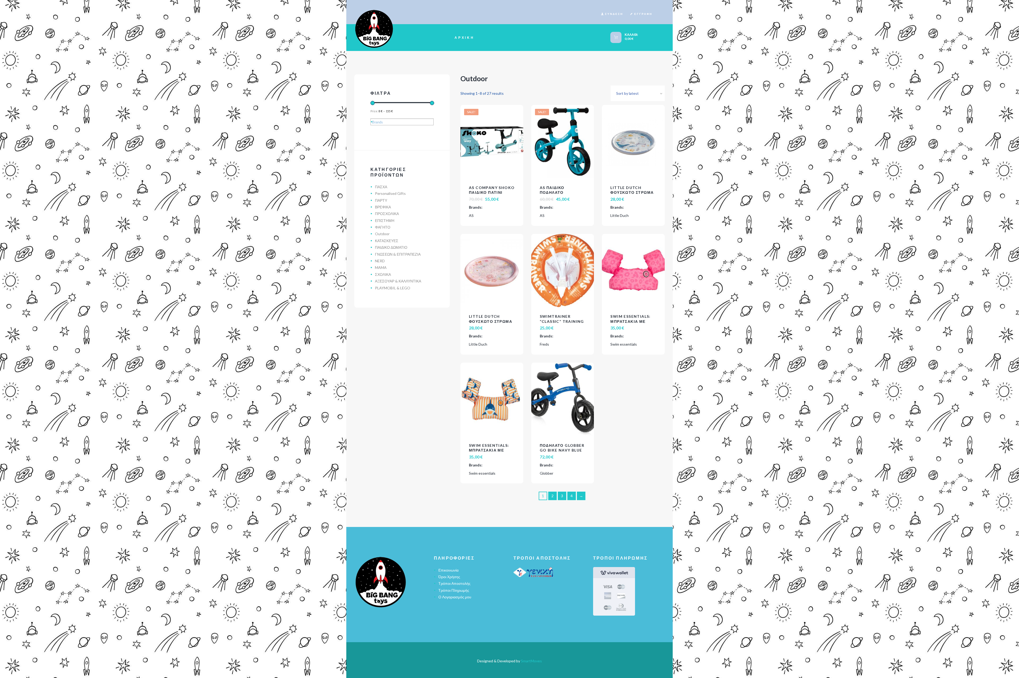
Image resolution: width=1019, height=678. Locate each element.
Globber (546, 473)
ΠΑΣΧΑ (381, 186)
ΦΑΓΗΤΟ (382, 227)
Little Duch (619, 215)
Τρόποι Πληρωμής (453, 590)
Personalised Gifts (390, 193)
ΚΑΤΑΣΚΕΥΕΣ (386, 240)
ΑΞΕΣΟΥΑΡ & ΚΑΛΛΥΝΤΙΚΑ (398, 281)
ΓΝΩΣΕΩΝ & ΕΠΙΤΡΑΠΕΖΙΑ (398, 254)
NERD (380, 261)
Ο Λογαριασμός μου (454, 597)
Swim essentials (623, 344)
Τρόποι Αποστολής (454, 583)
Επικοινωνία (448, 570)
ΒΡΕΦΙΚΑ (383, 207)
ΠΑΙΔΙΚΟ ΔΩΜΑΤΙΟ (391, 247)
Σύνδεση (614, 13)
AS (471, 215)
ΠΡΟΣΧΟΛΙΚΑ (387, 213)
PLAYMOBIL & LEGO (392, 288)
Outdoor (382, 233)
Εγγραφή (643, 13)
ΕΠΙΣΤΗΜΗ (384, 220)
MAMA (381, 267)
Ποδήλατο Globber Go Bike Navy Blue (562, 447)
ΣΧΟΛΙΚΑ (383, 274)
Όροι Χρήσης (449, 576)
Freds (544, 344)
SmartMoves (531, 661)
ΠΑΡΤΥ (381, 200)
